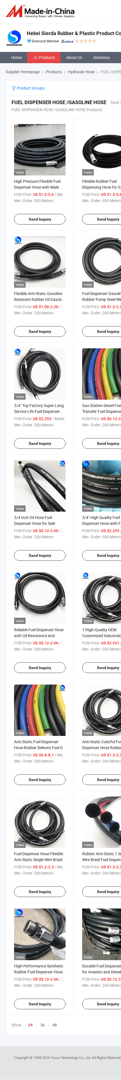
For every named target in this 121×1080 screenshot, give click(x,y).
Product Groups (30, 88)
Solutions (101, 57)
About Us (74, 57)
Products (47, 57)
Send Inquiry (40, 219)
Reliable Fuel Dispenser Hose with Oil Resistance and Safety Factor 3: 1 (39, 635)
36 (42, 1025)
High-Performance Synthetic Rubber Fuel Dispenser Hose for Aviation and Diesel (38, 971)
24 (30, 1025)
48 (54, 1025)
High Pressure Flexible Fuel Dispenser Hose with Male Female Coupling (37, 187)
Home (16, 57)
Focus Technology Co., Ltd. (71, 1057)
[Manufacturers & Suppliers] (41, 11)
